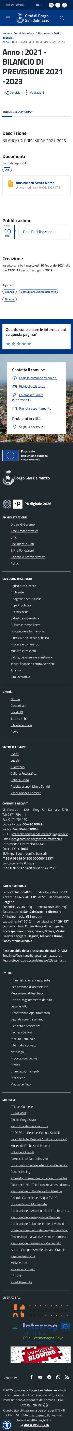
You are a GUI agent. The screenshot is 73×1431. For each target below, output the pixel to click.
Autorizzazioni (20, 611)
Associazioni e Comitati (26, 792)
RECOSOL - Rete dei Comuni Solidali (35, 1132)
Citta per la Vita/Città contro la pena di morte (41, 1184)
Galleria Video (20, 779)
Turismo (16, 670)
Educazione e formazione (27, 631)
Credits (15, 1064)
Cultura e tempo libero (25, 624)
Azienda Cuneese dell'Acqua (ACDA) (34, 1197)
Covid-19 (17, 712)
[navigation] (8, 17)
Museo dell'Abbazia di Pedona (30, 1145)
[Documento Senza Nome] (11, 183)
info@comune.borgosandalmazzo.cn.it (36, 838)
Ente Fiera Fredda (22, 1152)
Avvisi (14, 731)
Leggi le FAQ (19, 1006)
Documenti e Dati (48, 33)
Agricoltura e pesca (23, 585)
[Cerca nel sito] (62, 18)
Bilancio (7, 37)
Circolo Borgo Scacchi (25, 1119)
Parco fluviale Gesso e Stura (29, 1126)
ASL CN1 (17, 1275)
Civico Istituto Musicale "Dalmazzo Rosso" (39, 1139)
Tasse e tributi (20, 718)
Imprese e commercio (25, 644)
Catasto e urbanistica (25, 618)
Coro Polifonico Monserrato (29, 1204)
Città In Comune (31, 1404)
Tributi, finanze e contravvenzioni (33, 663)
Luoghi (15, 760)
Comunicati (18, 705)
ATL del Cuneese (22, 1106)
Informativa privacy (23, 1045)
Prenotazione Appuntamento (30, 1012)
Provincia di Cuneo (23, 1269)
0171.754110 (17, 819)
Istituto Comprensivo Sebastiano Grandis (38, 1249)
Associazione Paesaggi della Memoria (35, 1217)
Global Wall (18, 1113)
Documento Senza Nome (35, 182)
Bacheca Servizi (21, 1032)
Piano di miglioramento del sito (31, 999)
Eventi (15, 753)
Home (6, 33)
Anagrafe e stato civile (26, 598)
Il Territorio (18, 766)
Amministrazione (24, 33)
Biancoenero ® (39, 1415)
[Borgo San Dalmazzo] (20, 18)
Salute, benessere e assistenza (31, 657)
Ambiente (17, 592)
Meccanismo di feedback (27, 993)
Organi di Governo (23, 524)
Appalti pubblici (21, 605)
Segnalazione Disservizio (27, 1019)
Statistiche (18, 1077)
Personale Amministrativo (28, 556)
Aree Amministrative (24, 530)
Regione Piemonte (15, 5)
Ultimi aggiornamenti (25, 1071)
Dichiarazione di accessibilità (29, 986)
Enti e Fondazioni (22, 550)
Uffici (14, 537)
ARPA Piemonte (21, 1282)
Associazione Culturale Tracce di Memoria (38, 1223)
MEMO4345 (19, 1262)
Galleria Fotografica (23, 773)
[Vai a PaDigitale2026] (27, 504)
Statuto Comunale (23, 1038)
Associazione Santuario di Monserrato (36, 1243)
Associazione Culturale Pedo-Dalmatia (36, 1191)
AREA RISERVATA (36, 1424)
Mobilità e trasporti (23, 650)
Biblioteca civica (21, 725)
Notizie (15, 699)
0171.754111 (17, 814)
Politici (15, 563)
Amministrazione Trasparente (30, 980)
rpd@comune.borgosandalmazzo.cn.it (36, 955)
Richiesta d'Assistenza (25, 1025)
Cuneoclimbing (20, 1171)
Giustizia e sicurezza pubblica (30, 637)
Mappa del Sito (21, 1084)
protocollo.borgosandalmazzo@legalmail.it (39, 833)
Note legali (18, 1051)
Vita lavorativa (20, 676)
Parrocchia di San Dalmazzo (29, 1158)
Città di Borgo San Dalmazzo (37, 18)
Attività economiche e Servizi (30, 786)
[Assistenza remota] (45, 1404)
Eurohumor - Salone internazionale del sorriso (41, 1165)
